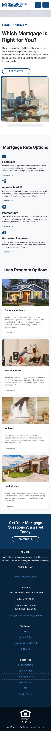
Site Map (25, 649)
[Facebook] (22, 722)
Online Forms (25, 682)
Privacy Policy (25, 637)
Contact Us (26, 539)
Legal (25, 631)
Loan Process (25, 670)
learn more (6, 175)
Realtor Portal (25, 694)
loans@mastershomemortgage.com (25, 615)
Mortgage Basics (25, 676)
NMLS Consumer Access (26, 576)
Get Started (16, 71)
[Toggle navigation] (45, 5)
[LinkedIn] (30, 722)
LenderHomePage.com (34, 727)
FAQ (25, 688)
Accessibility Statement (25, 643)
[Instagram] (26, 722)
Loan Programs (25, 665)
